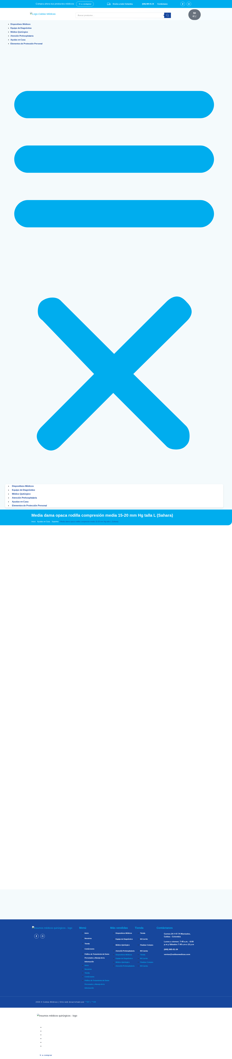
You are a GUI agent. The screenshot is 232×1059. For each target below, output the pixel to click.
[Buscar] (167, 15)
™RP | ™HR (90, 1002)
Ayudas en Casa (20, 502)
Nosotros (88, 938)
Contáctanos (89, 949)
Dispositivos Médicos (23, 486)
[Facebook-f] (182, 4)
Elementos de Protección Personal (26, 43)
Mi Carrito (144, 939)
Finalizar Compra (146, 945)
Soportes (55, 522)
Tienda (87, 944)
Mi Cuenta (144, 951)
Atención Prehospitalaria (24, 498)
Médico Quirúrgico (21, 494)
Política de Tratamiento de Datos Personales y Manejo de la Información (97, 958)
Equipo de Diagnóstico (23, 490)
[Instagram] (189, 4)
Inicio (33, 522)
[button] (114, 265)
